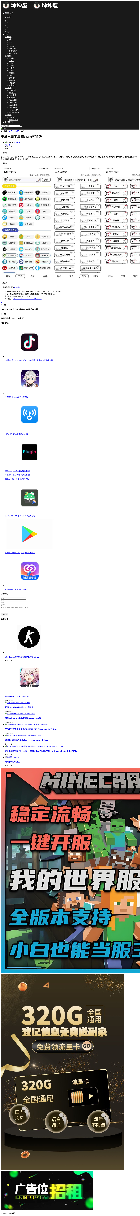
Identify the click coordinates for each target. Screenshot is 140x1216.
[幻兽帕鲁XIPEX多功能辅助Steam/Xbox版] (20, 714)
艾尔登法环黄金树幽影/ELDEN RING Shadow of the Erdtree (31, 729)
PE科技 (11, 61)
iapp (10, 42)
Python (11, 46)
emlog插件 (12, 93)
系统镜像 (12, 80)
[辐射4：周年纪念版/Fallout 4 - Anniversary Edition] (23, 735)
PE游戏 (11, 66)
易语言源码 (13, 51)
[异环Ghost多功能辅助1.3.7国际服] (17, 703)
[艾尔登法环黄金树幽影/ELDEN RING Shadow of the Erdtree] (26, 724)
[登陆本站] (3, 128)
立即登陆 (17, 287)
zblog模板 (12, 95)
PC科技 (11, 58)
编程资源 (8, 37)
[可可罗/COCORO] (12, 757)
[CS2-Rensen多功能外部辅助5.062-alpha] (29, 652)
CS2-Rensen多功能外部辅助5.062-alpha (22, 657)
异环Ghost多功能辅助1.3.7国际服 (19, 707)
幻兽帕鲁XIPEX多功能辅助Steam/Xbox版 (23, 718)
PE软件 (11, 70)
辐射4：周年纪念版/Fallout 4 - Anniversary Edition (26, 740)
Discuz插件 (13, 102)
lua (10, 40)
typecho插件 (13, 107)
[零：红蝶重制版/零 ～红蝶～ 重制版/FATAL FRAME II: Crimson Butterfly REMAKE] (34, 746)
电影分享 (12, 85)
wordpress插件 (14, 112)
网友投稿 (17, 142)
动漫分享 (12, 83)
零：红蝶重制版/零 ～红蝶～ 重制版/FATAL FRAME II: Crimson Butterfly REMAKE (41, 751)
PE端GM (12, 75)
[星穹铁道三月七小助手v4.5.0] (29, 692)
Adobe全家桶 (13, 120)
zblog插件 (12, 98)
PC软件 (11, 68)
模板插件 (8, 88)
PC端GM (12, 73)
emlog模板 (12, 90)
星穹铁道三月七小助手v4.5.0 (17, 696)
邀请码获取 (9, 122)
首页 (6, 34)
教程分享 (12, 78)
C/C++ (11, 44)
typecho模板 (13, 105)
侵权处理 (8, 115)
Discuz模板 (13, 100)
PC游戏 (11, 63)
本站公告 (12, 117)
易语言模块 (13, 53)
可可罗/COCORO (12, 762)
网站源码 (12, 48)
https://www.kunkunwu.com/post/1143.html (27, 299)
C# (10, 39)
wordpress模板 (14, 110)
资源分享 (8, 56)
